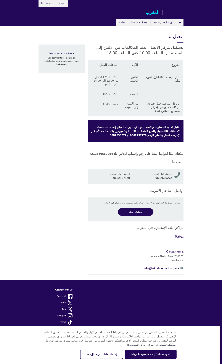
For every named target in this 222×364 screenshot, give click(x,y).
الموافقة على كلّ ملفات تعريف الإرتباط (150, 354)
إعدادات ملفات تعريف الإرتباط (102, 354)
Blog (64, 309)
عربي (62, 3)
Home (179, 22)
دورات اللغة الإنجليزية (163, 22)
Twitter (63, 303)
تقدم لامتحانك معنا (139, 22)
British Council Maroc (174, 12)
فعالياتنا (122, 22)
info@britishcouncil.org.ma (161, 268)
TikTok (63, 322)
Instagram (61, 316)
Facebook (61, 296)
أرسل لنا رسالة (135, 212)
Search (40, 3)
